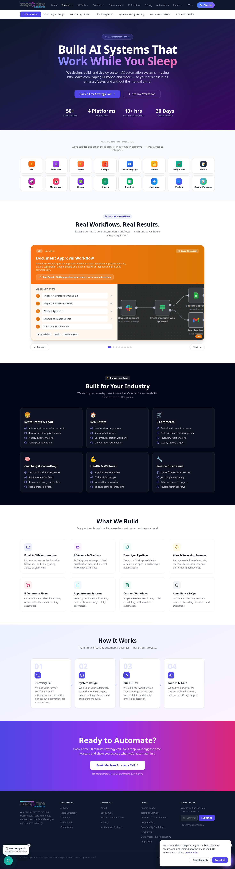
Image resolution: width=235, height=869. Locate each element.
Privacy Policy (148, 807)
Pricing (148, 5)
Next (195, 347)
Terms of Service (149, 812)
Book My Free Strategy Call (115, 765)
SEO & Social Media (160, 14)
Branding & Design (54, 14)
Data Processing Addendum (156, 836)
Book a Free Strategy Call (95, 94)
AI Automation (30, 14)
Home (54, 5)
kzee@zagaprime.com (192, 824)
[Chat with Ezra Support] (8, 860)
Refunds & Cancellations (154, 817)
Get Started (206, 5)
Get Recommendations (113, 817)
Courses (97, 5)
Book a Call (106, 812)
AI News (64, 807)
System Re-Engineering (131, 14)
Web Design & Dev (80, 14)
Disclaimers (147, 831)
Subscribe (206, 817)
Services (66, 5)
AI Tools (82, 5)
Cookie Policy (192, 852)
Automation (162, 5)
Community (115, 5)
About (176, 5)
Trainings (65, 817)
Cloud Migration (104, 14)
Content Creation (185, 14)
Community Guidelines (153, 827)
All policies (146, 841)
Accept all (220, 859)
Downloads (66, 822)
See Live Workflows (143, 94)
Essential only (200, 859)
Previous (41, 347)
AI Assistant (134, 5)
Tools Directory (68, 812)
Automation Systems (111, 827)
